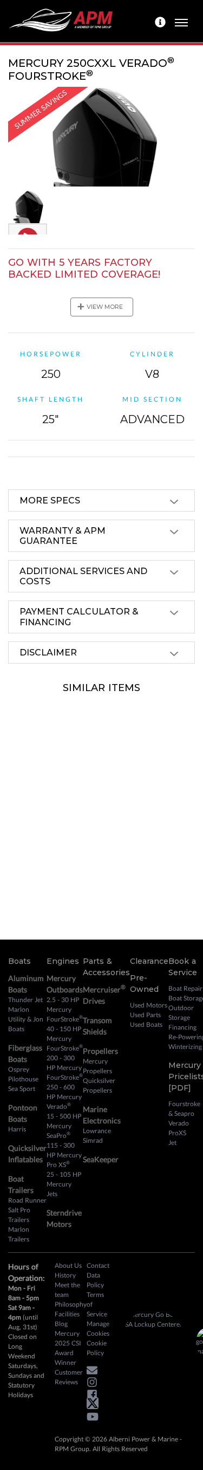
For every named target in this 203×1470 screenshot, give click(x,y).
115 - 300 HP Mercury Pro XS (64, 1155)
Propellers (100, 1050)
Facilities (67, 1314)
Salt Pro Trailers (19, 1215)
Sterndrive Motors (64, 1218)
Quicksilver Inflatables (27, 1153)
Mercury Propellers (97, 1066)
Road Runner (27, 1200)
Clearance (149, 961)
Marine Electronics (102, 1115)
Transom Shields (97, 1026)
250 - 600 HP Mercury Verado (64, 1096)
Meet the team (67, 1290)
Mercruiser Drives (104, 994)
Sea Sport (21, 1089)
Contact (98, 1265)
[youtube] (95, 1418)
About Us (68, 1265)
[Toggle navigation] (181, 21)
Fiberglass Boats (25, 1053)
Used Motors (148, 1005)
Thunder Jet (25, 1000)
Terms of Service (97, 1304)
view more (100, 306)
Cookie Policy (97, 1348)
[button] (95, 1372)
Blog (61, 1324)
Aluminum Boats (26, 984)
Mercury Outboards (65, 984)
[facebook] (95, 1396)
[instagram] (95, 1384)
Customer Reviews (69, 1377)
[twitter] (95, 1406)
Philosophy (71, 1304)
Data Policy (95, 1280)
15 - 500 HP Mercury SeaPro (64, 1126)
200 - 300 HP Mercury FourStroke (65, 1067)
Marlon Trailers (18, 1234)
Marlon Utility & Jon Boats (25, 1019)
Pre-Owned (144, 983)
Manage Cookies (98, 1328)
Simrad (93, 1140)
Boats (19, 961)
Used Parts (145, 1015)
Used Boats (146, 1024)
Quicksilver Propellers (99, 1085)
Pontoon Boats (22, 1113)
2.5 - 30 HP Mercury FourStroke (65, 1009)
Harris (17, 1129)
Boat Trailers (21, 1184)
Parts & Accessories (106, 966)
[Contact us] (161, 21)
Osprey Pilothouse (23, 1074)
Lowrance (97, 1131)
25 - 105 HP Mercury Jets (64, 1184)
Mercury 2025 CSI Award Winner (68, 1348)
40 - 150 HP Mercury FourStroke (65, 1038)
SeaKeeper (101, 1159)
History (65, 1275)
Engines (63, 961)
